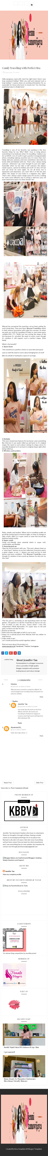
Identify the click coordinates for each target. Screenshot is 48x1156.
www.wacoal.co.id (8, 646)
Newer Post (8, 783)
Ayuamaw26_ (16, 727)
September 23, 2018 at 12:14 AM (28, 706)
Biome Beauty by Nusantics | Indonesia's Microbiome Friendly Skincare (20, 1080)
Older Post (39, 783)
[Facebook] (26, 3)
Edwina (14, 684)
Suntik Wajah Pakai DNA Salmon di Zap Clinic (21, 1047)
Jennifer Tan (22, 704)
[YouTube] (15, 3)
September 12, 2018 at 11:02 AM (21, 686)
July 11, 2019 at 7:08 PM (19, 729)
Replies (15, 701)
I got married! (9, 1052)
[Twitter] (21, 3)
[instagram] (31, 5)
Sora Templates (20, 1149)
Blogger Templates (35, 1149)
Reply (41, 697)
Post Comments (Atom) (19, 788)
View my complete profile (12, 874)
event (17, 72)
